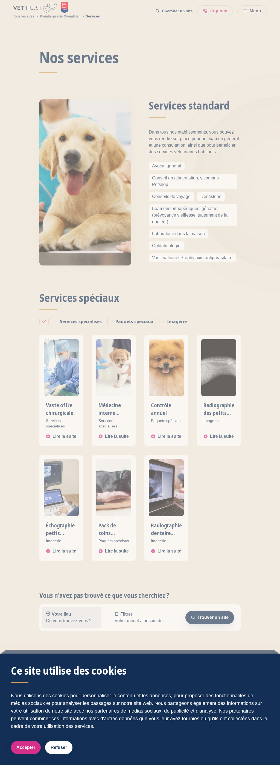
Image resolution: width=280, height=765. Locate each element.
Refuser (59, 747)
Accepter (25, 747)
